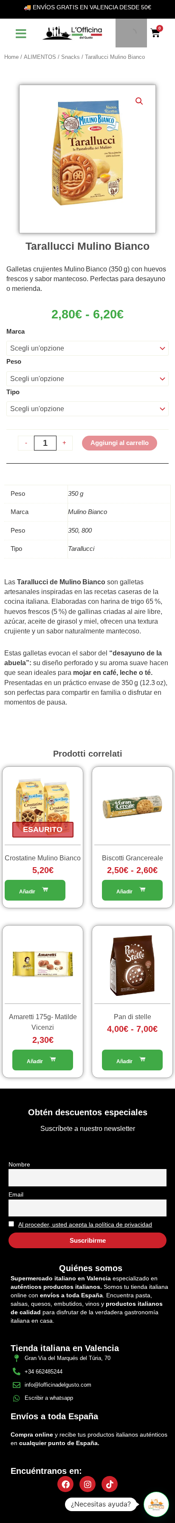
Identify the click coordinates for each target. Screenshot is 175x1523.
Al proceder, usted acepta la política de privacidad (85, 1224)
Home (11, 57)
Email (15, 1194)
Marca (15, 331)
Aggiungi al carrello (119, 442)
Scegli (35, 890)
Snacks (70, 57)
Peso (13, 361)
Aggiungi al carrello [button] (42, 1060)
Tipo (13, 392)
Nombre (19, 1164)
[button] (139, 101)
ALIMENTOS (40, 57)
